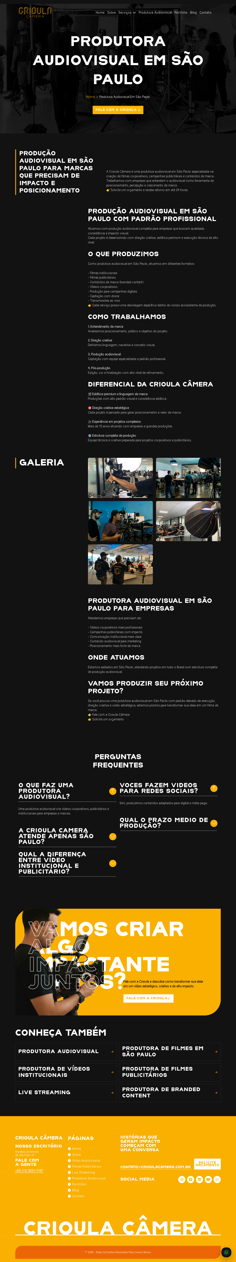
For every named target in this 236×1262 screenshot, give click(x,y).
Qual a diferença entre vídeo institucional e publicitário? (52, 863)
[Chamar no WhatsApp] (226, 1252)
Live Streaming (83, 1172)
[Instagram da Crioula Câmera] (181, 1179)
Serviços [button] (125, 12)
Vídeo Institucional (86, 1160)
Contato (206, 12)
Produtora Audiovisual (155, 12)
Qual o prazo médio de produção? (164, 823)
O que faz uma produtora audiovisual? (46, 791)
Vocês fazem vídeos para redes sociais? (159, 788)
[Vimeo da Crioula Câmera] (190, 1179)
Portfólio (181, 12)
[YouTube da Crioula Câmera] (208, 1179)
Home (100, 12)
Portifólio (79, 1184)
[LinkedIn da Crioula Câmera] (199, 1179)
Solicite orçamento (207, 1164)
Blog (193, 12)
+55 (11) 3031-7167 (27, 1171)
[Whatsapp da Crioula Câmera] (217, 1179)
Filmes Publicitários (86, 1166)
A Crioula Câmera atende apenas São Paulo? (56, 836)
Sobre (111, 12)
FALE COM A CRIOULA (146, 998)
